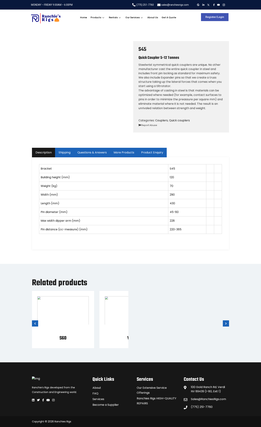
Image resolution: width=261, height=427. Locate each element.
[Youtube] (218, 5)
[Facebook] (213, 5)
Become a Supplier (106, 405)
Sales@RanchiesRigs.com (208, 399)
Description (44, 152)
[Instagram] (223, 5)
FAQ (95, 393)
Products (96, 17)
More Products (124, 152)
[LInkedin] (203, 5)
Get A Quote (169, 17)
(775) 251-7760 (202, 407)
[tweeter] (208, 5)
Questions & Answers (92, 152)
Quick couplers (179, 120)
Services (98, 399)
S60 (63, 338)
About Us (152, 17)
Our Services (132, 17)
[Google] (198, 5)
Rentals (113, 17)
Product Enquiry (152, 152)
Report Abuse (149, 125)
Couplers (161, 120)
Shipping (64, 152)
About (97, 388)
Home (83, 17)
